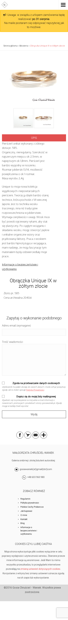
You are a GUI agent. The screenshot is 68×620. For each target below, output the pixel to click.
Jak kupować (26, 511)
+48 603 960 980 (36, 477)
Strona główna (10, 45)
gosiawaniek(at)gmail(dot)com (35, 469)
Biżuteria (23, 45)
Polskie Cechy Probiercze (32, 507)
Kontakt (23, 519)
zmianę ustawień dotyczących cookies (40, 569)
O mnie (23, 515)
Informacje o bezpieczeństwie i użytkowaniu (28, 530)
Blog (22, 523)
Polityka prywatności (29, 503)
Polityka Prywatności (35, 390)
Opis (34, 138)
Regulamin (25, 499)
